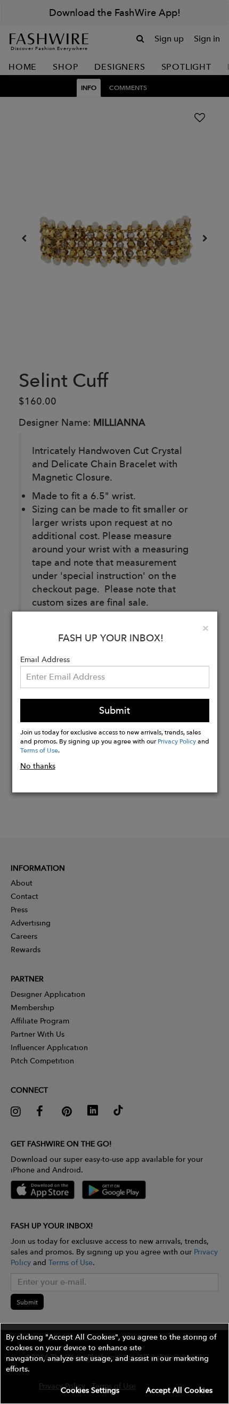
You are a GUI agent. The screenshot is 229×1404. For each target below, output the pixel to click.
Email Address (45, 659)
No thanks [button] (37, 766)
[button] (114, 1363)
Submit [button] (114, 710)
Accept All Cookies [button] (179, 1390)
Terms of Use (39, 750)
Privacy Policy (177, 741)
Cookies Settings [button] (90, 1390)
